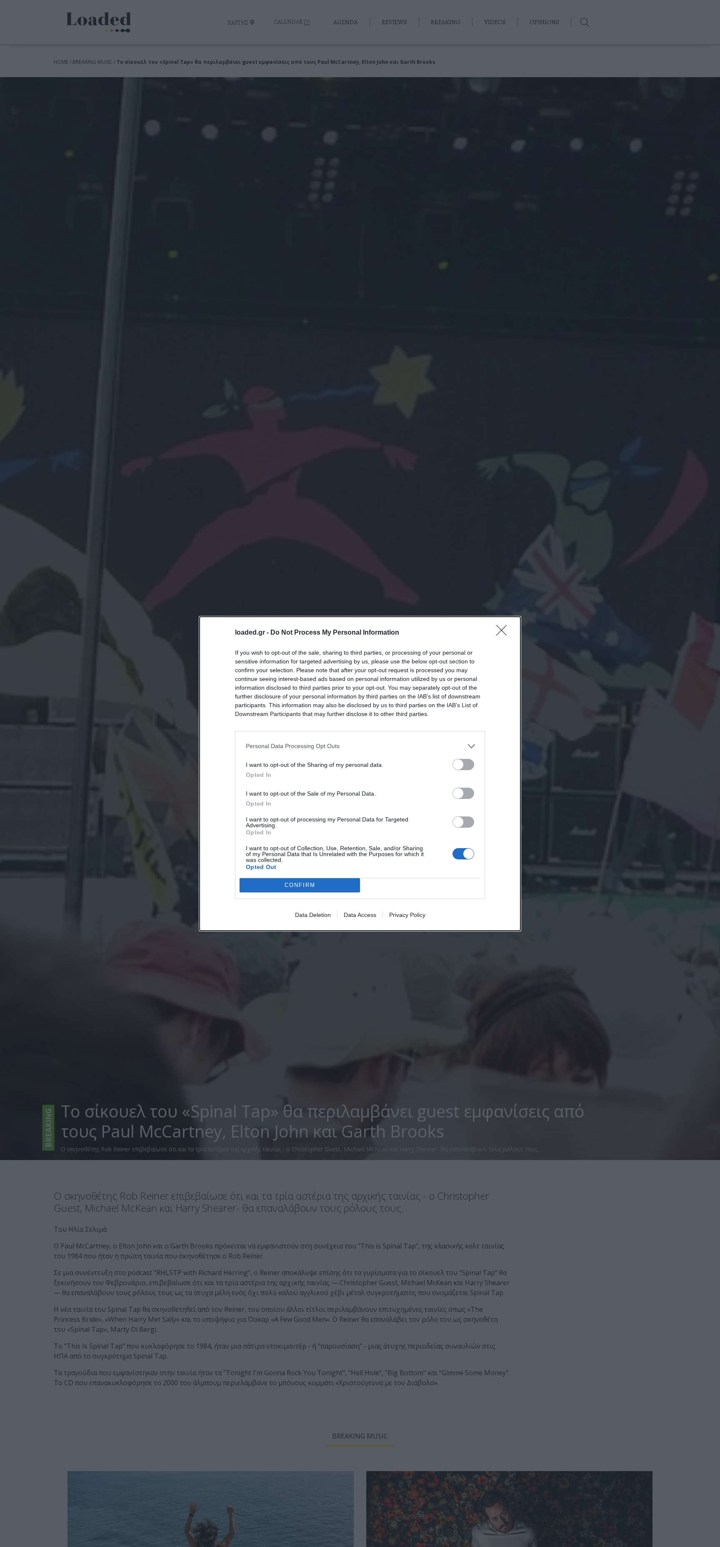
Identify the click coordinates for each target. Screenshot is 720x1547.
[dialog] (360, 774)
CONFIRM (300, 885)
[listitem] (360, 746)
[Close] (504, 633)
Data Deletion (313, 915)
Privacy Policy (407, 915)
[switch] (463, 764)
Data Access (360, 915)
